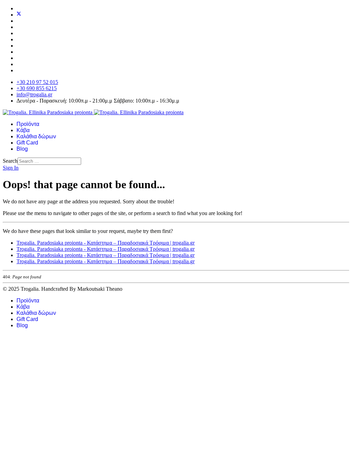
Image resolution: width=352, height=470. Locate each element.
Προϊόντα (27, 124)
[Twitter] (18, 15)
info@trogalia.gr (34, 94)
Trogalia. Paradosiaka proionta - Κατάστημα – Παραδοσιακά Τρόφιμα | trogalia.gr (105, 243)
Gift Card (27, 143)
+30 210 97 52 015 (37, 82)
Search (10, 161)
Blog (22, 149)
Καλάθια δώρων (36, 136)
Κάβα (23, 130)
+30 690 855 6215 (36, 88)
